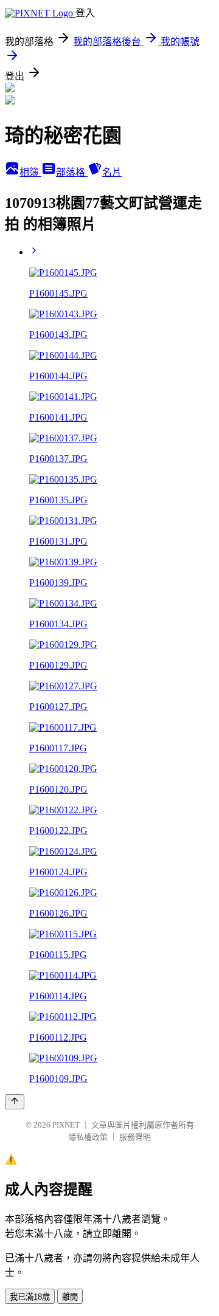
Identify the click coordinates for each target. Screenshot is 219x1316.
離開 (70, 1296)
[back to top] (14, 1101)
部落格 (72, 172)
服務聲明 (135, 1137)
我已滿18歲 (30, 1296)
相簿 (30, 172)
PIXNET (66, 1124)
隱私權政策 (88, 1137)
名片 (112, 172)
